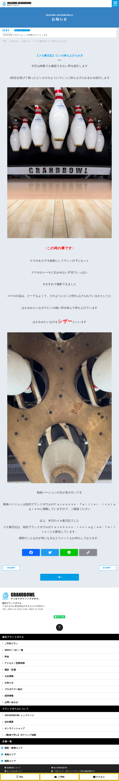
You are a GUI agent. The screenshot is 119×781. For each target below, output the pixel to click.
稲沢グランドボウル (13, 637)
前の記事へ (11, 568)
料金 (7, 656)
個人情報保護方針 (60, 768)
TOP (4, 41)
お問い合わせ (11, 702)
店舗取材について (14, 768)
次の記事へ (107, 568)
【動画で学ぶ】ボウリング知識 (20, 735)
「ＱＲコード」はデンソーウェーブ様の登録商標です (74, 771)
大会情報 (9, 676)
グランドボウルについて (15, 708)
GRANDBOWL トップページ (19, 715)
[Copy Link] (88, 553)
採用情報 (9, 695)
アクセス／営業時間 (15, 663)
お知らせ (14, 41)
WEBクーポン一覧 (14, 650)
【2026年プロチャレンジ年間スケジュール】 (25, 35)
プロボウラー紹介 (13, 689)
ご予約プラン (11, 643)
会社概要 (9, 722)
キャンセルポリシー (14, 771)
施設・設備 (10, 669)
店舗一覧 (7, 741)
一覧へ (59, 577)
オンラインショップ (15, 728)
